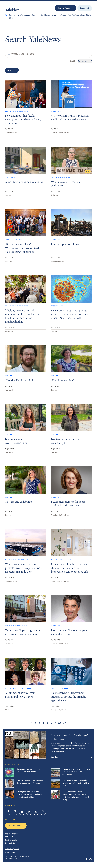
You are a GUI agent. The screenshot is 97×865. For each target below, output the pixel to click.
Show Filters (11, 70)
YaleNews (13, 9)
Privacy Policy (10, 852)
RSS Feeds (9, 837)
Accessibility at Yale (12, 849)
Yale (88, 858)
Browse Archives (12, 834)
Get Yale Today (14, 825)
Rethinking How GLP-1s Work (53, 15)
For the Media (11, 840)
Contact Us (10, 843)
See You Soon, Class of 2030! (80, 15)
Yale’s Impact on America (28, 15)
